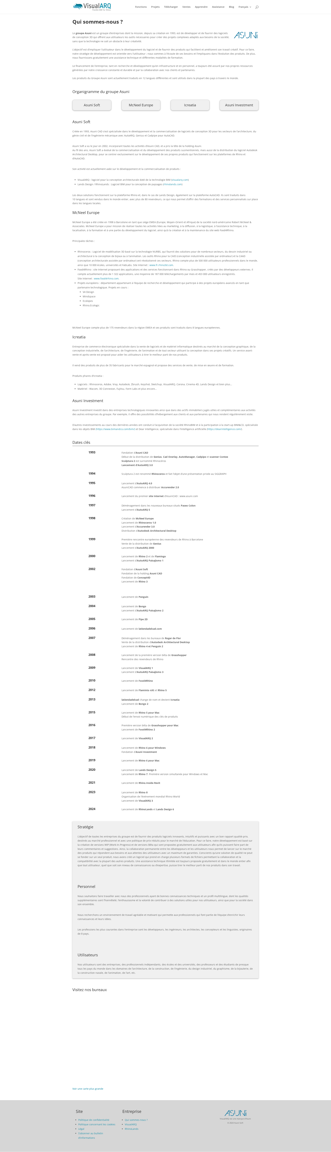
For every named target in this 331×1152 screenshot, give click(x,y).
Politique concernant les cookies (96, 1124)
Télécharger (171, 7)
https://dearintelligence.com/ (224, 429)
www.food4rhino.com (106, 278)
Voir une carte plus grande (87, 1088)
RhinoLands (131, 1128)
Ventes (186, 7)
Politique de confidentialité (93, 1120)
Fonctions (141, 7)
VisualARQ (131, 1124)
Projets (155, 7)
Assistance (218, 7)
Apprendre (201, 7)
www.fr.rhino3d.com (161, 265)
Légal (81, 1128)
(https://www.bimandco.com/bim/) (115, 429)
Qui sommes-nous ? (136, 1120)
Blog (231, 7)
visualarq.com (180, 179)
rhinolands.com (173, 184)
